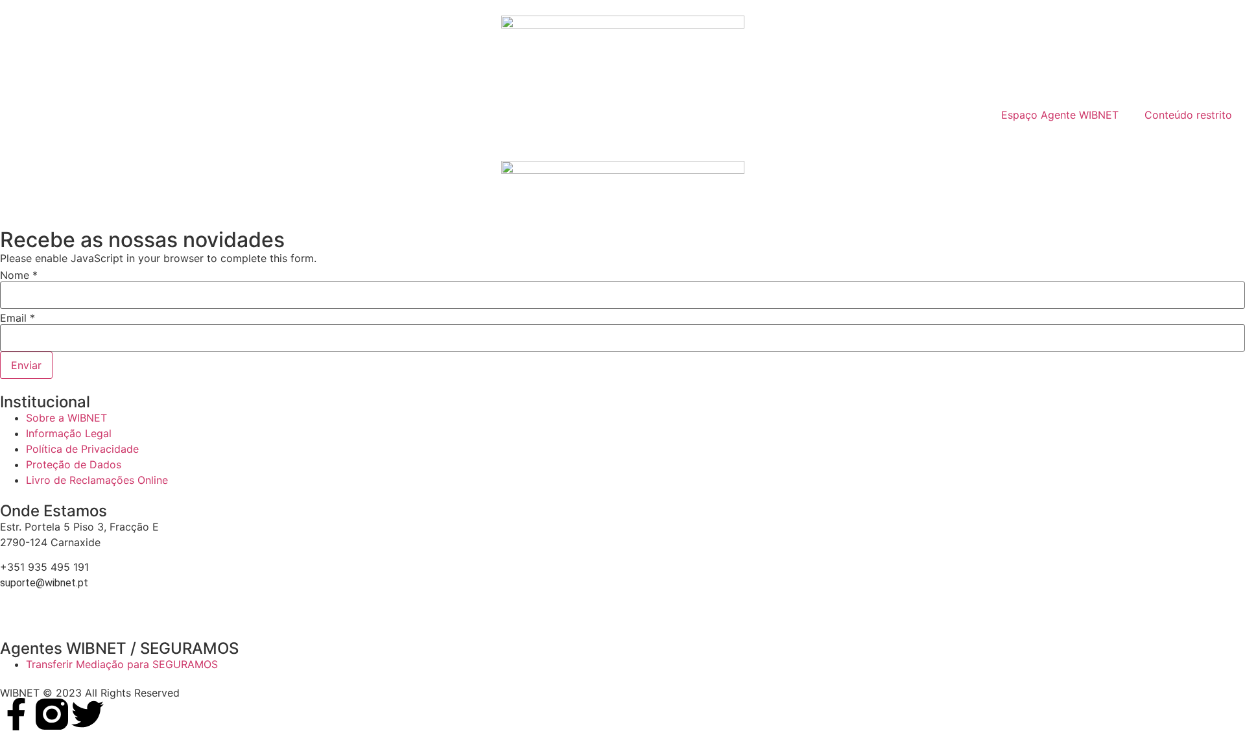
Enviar (26, 365)
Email (17, 318)
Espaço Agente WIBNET (1060, 114)
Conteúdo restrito (1188, 114)
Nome (19, 275)
